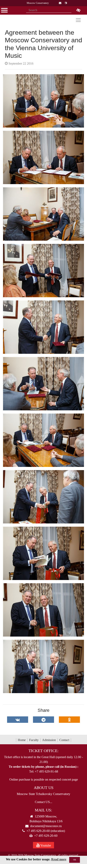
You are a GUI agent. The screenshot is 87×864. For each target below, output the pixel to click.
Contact (64, 740)
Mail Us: (43, 810)
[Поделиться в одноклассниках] (69, 719)
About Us (43, 787)
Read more (58, 859)
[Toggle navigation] (78, 20)
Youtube (45, 845)
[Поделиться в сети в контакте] (17, 719)
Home (22, 740)
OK (74, 860)
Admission (49, 740)
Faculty (34, 740)
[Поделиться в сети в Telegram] (43, 719)
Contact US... (43, 802)
